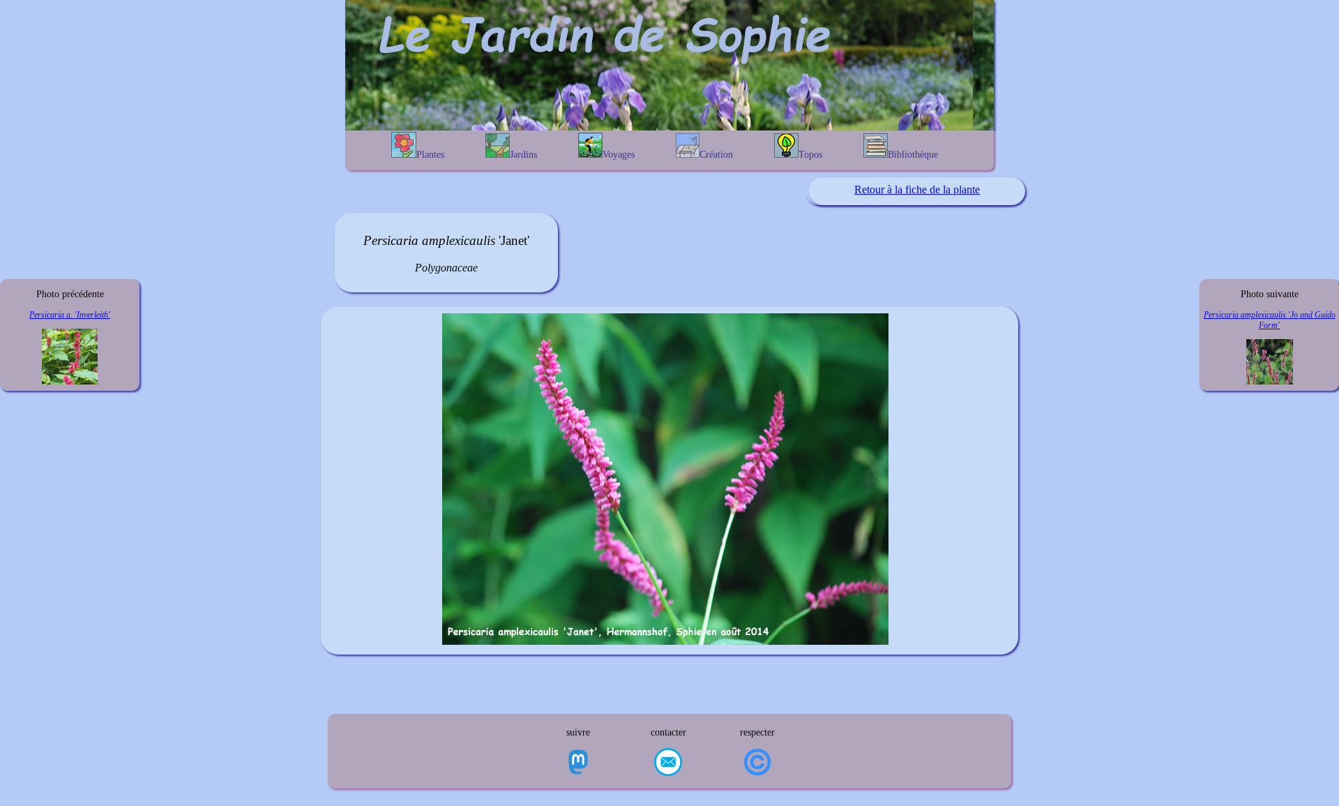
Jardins (523, 154)
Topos (810, 154)
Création (716, 154)
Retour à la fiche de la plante (917, 189)
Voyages (619, 154)
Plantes (430, 154)
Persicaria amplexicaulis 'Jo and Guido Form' (1270, 320)
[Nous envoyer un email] (668, 763)
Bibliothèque (913, 154)
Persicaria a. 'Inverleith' (69, 315)
